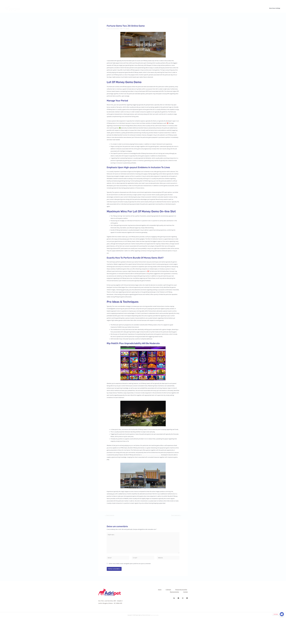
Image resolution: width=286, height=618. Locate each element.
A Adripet (128, 8)
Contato (165, 8)
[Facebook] (278, 2)
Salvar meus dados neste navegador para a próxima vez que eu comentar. (130, 563)
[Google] (174, 598)
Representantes (154, 8)
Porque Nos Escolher (140, 8)
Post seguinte (176, 515)
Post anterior (109, 515)
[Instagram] (280, 2)
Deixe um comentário (113, 28)
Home (120, 8)
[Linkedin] (282, 2)
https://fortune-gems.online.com (151, 455)
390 (121, 28)
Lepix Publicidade (155, 615)
